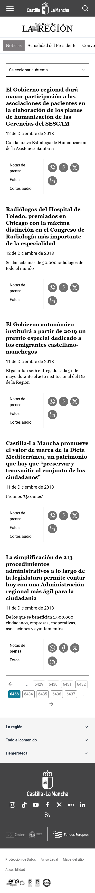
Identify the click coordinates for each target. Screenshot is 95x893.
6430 (53, 684)
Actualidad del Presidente (52, 45)
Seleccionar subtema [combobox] (28, 69)
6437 (70, 694)
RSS (47, 815)
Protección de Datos (20, 859)
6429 (39, 684)
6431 (67, 684)
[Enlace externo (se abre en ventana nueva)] (37, 882)
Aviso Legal (49, 859)
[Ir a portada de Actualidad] (47, 28)
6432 (81, 684)
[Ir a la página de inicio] (48, 8)
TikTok (24, 805)
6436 (56, 694)
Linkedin (82, 805)
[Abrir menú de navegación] (10, 8)
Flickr (71, 805)
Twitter (59, 805)
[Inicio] (47, 783)
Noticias (14, 45)
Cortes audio (20, 188)
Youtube (36, 805)
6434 (28, 694)
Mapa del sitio (73, 859)
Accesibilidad (15, 870)
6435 (42, 694)
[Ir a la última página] (47, 704)
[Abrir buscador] (85, 8)
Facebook (47, 805)
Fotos (14, 179)
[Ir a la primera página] (14, 684)
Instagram (12, 805)
